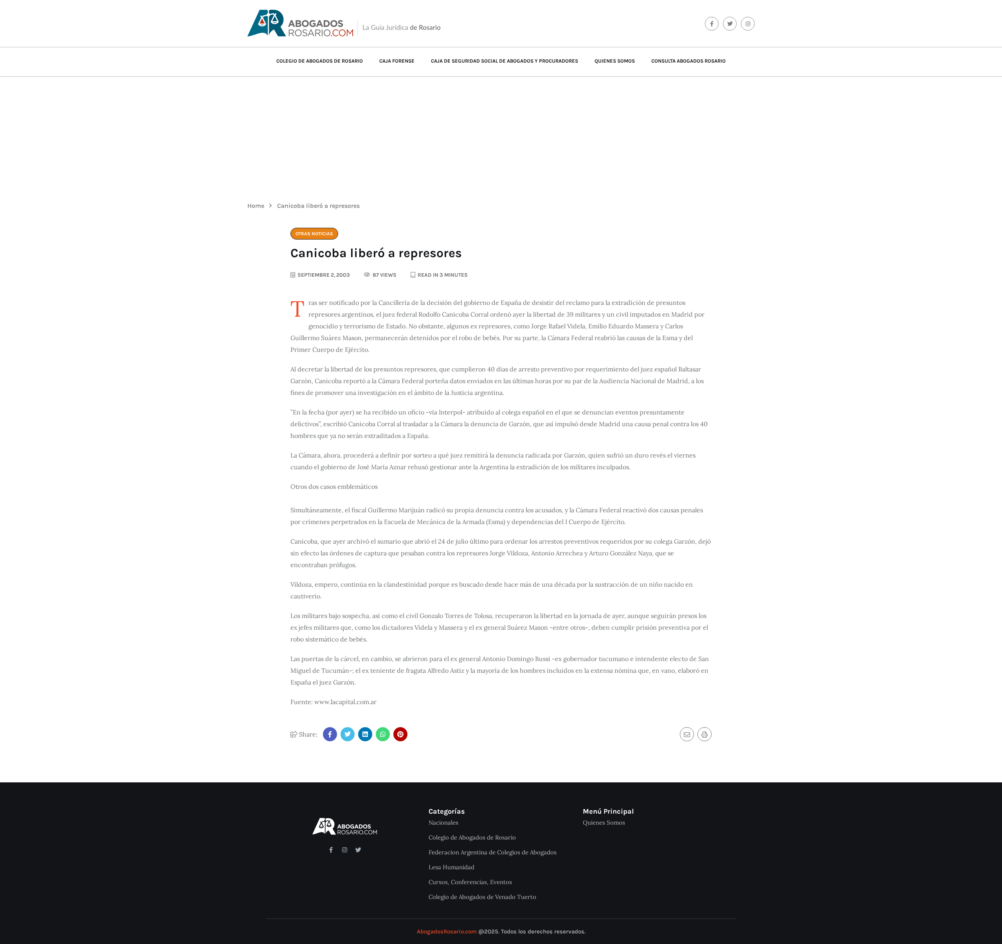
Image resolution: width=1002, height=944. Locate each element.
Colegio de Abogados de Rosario (319, 61)
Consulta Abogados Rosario (688, 61)
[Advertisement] (501, 133)
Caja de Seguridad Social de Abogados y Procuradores (504, 61)
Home (257, 205)
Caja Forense (396, 61)
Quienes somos (615, 61)
